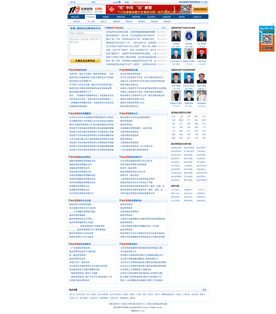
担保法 (93, 294)
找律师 (106, 17)
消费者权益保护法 (168, 294)
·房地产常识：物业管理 (79, 262)
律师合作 (129, 21)
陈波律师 (188, 44)
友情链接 (156, 304)
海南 (181, 131)
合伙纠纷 (194, 294)
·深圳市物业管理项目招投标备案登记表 (137, 193)
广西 (173, 131)
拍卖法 (179, 294)
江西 (204, 124)
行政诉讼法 (94, 298)
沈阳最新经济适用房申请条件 (208, 193)
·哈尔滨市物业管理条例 (130, 74)
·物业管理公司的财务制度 (80, 204)
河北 (204, 116)
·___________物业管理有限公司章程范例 (87, 226)
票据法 (132, 294)
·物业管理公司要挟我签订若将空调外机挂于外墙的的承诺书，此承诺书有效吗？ (104, 77)
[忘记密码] (145, 2)
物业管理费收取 (190, 173)
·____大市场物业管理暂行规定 (82, 212)
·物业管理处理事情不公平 (80, 92)
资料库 (182, 17)
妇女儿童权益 (103, 294)
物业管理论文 (176, 155)
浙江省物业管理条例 (204, 162)
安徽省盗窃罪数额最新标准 (207, 201)
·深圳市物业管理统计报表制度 (133, 164)
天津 (188, 116)
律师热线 (136, 17)
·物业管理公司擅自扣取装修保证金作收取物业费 (90, 88)
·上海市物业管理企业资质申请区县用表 (137, 179)
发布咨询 (76, 21)
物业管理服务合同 (191, 159)
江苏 (173, 124)
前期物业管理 (176, 148)
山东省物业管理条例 (191, 166)
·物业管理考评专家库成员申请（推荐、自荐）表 (141, 190)
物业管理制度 (176, 177)
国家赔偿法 (124, 298)
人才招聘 (148, 304)
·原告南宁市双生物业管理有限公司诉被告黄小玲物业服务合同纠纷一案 (100, 132)
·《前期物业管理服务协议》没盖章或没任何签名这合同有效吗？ (97, 103)
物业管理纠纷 (176, 151)
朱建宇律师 (201, 61)
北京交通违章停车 (178, 201)
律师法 (132, 298)
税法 (144, 294)
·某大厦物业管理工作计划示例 (82, 208)
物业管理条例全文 (191, 155)
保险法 (125, 294)
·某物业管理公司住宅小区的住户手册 (136, 182)
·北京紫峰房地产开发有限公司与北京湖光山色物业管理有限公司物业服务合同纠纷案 (106, 121)
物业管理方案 (202, 173)
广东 (204, 127)
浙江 (181, 124)
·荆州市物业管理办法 (129, 106)
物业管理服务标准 (191, 169)
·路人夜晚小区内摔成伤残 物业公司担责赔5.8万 (141, 277)
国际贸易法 (104, 298)
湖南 (196, 127)
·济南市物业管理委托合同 (80, 172)
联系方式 (140, 304)
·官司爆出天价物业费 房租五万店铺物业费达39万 (141, 255)
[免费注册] (137, 2)
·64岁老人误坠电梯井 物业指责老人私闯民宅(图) (141, 273)
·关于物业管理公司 (128, 251)
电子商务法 (84, 298)
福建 (196, 124)
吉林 (196, 120)
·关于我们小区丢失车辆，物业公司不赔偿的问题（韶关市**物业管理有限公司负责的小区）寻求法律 (113, 85)
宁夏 (196, 134)
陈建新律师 (189, 103)
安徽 (188, 124)
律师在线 (121, 17)
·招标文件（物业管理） (130, 175)
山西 (173, 120)
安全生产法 (74, 298)
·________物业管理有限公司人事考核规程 (87, 230)
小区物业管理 (176, 173)
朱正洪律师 (201, 44)
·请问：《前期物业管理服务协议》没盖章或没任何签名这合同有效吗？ (100, 95)
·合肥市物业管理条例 (129, 132)
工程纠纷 (186, 294)
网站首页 (75, 17)
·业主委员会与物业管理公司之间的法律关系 (88, 266)
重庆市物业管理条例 (191, 180)
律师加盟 (132, 304)
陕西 (181, 134)
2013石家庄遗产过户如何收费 (182, 190)
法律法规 (167, 17)
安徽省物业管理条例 (204, 169)
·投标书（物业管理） (129, 168)
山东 (173, 127)
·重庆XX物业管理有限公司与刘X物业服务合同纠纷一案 (93, 124)
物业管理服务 (189, 148)
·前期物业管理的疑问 (78, 106)
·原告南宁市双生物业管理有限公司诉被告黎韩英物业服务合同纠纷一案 (100, 146)
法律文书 (197, 17)
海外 (204, 138)
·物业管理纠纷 (126, 124)
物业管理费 (201, 148)
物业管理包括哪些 (203, 177)
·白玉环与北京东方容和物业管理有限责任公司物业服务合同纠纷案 (98, 117)
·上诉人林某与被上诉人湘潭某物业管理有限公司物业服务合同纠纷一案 (100, 139)
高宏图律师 (201, 103)
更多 (164, 28)
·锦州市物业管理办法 (129, 85)
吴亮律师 (176, 44)
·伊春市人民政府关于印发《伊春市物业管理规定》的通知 (145, 92)
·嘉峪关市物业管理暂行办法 (132, 99)
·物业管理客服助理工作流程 (81, 222)
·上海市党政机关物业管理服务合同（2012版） (140, 226)
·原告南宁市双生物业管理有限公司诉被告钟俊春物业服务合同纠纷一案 (100, 150)
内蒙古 (181, 120)
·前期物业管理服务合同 (79, 190)
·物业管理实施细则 (77, 215)
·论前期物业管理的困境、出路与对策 (136, 128)
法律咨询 (90, 17)
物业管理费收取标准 (204, 155)
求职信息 (154, 21)
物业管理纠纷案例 (178, 159)
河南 (181, 127)
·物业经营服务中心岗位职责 (81, 233)
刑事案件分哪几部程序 (192, 190)
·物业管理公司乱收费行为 (80, 81)
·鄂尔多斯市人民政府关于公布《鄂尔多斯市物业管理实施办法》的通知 (151, 95)
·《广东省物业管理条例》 (80, 248)
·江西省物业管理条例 (129, 143)
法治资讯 (151, 17)
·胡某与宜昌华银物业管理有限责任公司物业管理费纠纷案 (145, 237)
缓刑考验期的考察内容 (192, 201)
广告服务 (123, 304)
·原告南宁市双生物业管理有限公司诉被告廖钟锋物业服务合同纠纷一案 (100, 128)
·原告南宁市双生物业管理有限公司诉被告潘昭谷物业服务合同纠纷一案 (100, 135)
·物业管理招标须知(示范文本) (133, 172)
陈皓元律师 (201, 86)
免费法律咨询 (114, 304)
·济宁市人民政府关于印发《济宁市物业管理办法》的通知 (145, 77)
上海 (181, 116)
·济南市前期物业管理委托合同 (82, 179)
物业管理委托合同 (191, 162)
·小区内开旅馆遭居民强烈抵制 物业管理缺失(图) (141, 248)
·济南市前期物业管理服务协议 (82, 175)
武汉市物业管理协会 (191, 177)
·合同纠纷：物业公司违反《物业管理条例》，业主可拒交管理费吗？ (99, 74)
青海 (204, 134)
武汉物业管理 (189, 151)
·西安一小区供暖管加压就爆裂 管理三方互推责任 (141, 280)
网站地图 (163, 304)
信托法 (157, 294)
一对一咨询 (90, 21)
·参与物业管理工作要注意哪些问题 (84, 269)
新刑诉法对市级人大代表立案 (195, 193)
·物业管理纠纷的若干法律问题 (82, 251)
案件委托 (141, 21)
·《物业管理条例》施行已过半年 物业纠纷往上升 (90, 277)
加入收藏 (203, 2)
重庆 (196, 116)
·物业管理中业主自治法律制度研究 (135, 117)
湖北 (188, 127)
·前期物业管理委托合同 (79, 168)
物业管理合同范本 (178, 162)
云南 (204, 131)
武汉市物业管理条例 (179, 166)
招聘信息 (167, 21)
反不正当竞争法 (116, 294)
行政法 (139, 294)
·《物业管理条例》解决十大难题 (83, 273)
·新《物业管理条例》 (78, 255)
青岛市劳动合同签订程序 (193, 197)
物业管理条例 (202, 180)
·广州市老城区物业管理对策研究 (134, 150)
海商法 (202, 294)
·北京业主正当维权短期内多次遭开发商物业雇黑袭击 (143, 262)
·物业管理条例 (126, 121)
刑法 (88, 294)
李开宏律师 (176, 86)
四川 (188, 131)
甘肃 (188, 134)
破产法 (72, 294)
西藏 (173, 134)
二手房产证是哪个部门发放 (207, 190)
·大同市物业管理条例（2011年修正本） (137, 146)
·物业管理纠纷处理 (77, 259)
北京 (173, 116)
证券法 (150, 294)
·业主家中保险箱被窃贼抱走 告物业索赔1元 (139, 259)
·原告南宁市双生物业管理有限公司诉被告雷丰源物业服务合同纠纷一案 (100, 143)
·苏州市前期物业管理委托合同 (82, 182)
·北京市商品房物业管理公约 (81, 193)
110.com (142, 311)
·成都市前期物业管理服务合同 (82, 161)
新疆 (173, 138)
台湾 (196, 138)
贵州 (196, 131)
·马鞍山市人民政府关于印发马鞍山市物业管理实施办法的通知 (147, 81)
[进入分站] (99, 12)
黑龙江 (204, 120)
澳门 (188, 138)
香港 (181, 138)
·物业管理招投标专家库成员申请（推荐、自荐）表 (142, 186)
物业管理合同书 (177, 180)
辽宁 (188, 120)
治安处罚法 (114, 298)
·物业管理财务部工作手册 (80, 219)
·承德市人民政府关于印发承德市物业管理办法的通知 (143, 88)
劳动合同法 (80, 294)
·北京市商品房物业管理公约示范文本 (136, 161)
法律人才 (103, 21)
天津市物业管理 (203, 151)
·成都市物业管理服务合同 (80, 164)
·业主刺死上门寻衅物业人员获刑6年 (136, 269)
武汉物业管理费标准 (204, 159)
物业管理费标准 (177, 169)
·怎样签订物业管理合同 (79, 280)
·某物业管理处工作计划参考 (81, 237)
